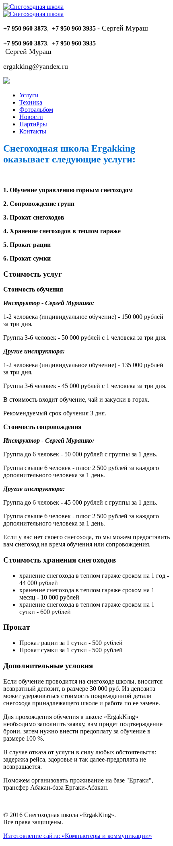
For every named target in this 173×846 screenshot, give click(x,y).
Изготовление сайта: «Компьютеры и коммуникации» (77, 835)
